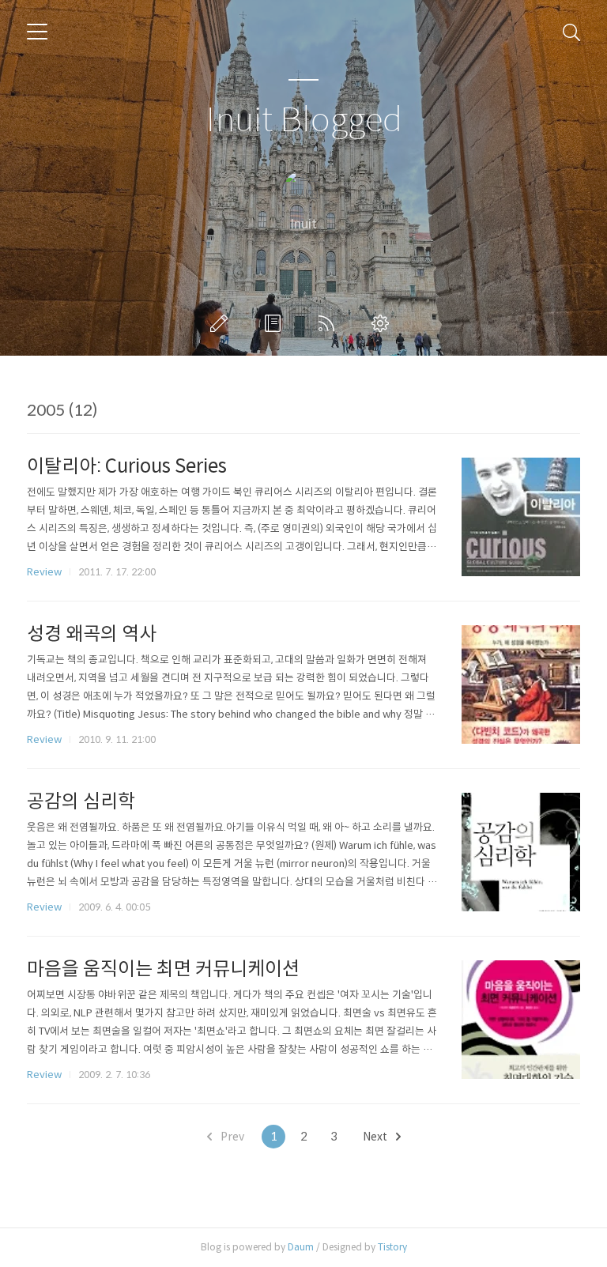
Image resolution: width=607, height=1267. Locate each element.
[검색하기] (571, 31)
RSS (330, 323)
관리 (383, 323)
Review (44, 572)
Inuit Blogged (303, 120)
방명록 (276, 323)
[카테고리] (37, 31)
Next (376, 1136)
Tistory (392, 1247)
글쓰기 (222, 323)
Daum (301, 1247)
